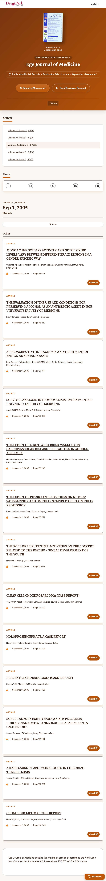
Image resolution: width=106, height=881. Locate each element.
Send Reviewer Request (73, 88)
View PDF (93, 282)
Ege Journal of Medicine (53, 64)
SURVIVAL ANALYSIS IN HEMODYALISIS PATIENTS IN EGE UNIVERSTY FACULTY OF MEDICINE (49, 402)
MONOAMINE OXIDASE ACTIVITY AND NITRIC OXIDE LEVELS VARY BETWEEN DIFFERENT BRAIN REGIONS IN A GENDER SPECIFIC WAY (49, 254)
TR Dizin (53, 103)
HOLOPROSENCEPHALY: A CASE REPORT (36, 636)
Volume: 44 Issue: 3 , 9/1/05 (22, 145)
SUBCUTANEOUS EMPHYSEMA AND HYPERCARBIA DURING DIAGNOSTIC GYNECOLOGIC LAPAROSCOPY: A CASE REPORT (47, 723)
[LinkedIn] (75, 185)
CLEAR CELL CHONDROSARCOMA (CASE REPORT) (43, 595)
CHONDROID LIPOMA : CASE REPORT (33, 813)
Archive (7, 117)
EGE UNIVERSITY (60, 57)
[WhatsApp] (30, 185)
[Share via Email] (97, 185)
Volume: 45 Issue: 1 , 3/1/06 (20, 137)
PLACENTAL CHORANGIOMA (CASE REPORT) (39, 678)
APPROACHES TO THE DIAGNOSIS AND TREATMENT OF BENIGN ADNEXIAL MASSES (47, 354)
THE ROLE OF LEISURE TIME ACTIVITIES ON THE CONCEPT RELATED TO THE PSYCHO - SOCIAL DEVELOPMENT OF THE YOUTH (50, 550)
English (94, 4)
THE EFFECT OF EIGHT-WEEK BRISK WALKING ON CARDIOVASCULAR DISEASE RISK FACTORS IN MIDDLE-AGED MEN (47, 449)
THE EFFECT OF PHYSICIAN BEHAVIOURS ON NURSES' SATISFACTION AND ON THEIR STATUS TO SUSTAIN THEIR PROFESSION (49, 501)
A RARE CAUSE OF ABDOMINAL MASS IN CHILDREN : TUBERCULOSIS (45, 770)
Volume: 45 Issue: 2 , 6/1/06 (21, 130)
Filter (54, 224)
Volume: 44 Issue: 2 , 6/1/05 (21, 152)
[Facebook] (8, 185)
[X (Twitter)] (53, 185)
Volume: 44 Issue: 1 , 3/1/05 (20, 159)
